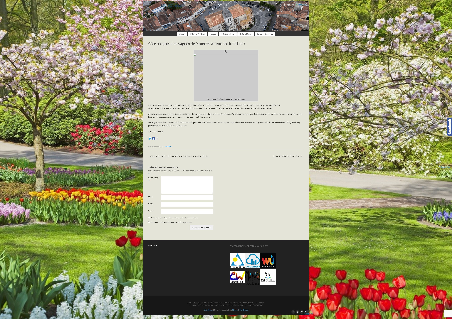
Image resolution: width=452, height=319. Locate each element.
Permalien (168, 146)
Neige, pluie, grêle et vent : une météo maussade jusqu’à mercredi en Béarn (179, 156)
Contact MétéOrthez (265, 34)
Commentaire (151, 179)
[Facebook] (285, 5)
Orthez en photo (227, 34)
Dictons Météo (245, 34)
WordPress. (244, 310)
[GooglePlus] (301, 5)
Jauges (213, 34)
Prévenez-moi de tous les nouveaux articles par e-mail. (171, 222)
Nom (150, 196)
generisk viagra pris (208, 114)
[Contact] (293, 5)
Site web (151, 211)
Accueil (182, 34)
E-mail (150, 204)
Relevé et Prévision (197, 34)
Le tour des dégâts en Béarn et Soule (287, 156)
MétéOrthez (171, 5)
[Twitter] (289, 5)
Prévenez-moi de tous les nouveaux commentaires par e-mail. (174, 218)
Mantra (235, 310)
